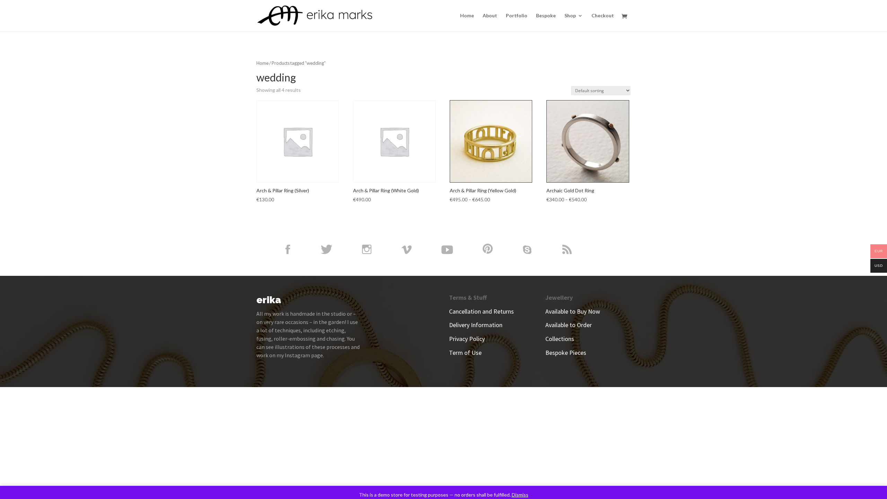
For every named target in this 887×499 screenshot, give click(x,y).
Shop (570, 15)
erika (268, 300)
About (490, 15)
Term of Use (465, 353)
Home (467, 15)
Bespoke (546, 15)
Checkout (602, 15)
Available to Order (568, 325)
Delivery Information (475, 325)
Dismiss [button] (520, 495)
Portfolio (516, 15)
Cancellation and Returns (481, 311)
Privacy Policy (467, 339)
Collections (559, 339)
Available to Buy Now (572, 311)
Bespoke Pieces (565, 353)
